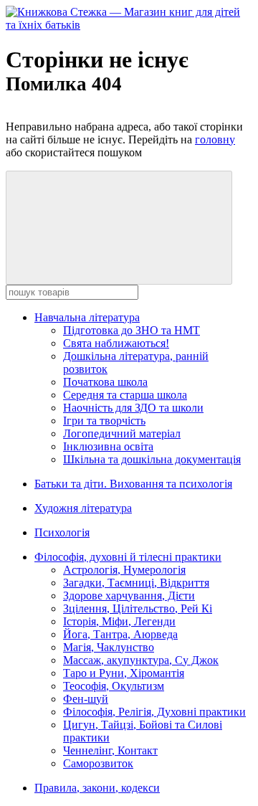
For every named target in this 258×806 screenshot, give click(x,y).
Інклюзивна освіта (108, 446)
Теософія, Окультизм (113, 686)
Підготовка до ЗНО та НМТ (131, 330)
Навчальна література (87, 317)
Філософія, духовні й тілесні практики (127, 557)
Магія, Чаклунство (108, 647)
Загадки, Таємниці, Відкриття (136, 583)
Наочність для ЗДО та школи (133, 408)
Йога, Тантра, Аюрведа (120, 634)
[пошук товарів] (119, 228)
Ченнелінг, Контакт (110, 750)
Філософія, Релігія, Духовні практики (154, 712)
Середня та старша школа (125, 395)
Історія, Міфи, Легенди (119, 621)
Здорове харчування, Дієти (129, 595)
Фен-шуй (85, 699)
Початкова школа (105, 382)
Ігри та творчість (104, 420)
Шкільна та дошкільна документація (152, 459)
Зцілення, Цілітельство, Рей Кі (137, 608)
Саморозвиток (98, 763)
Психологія (62, 532)
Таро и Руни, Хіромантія (123, 673)
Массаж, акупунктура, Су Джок (141, 660)
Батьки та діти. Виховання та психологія (133, 484)
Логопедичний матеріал (122, 433)
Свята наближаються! (116, 343)
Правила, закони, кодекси (97, 788)
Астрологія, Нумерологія (124, 570)
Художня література (83, 508)
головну (215, 139)
